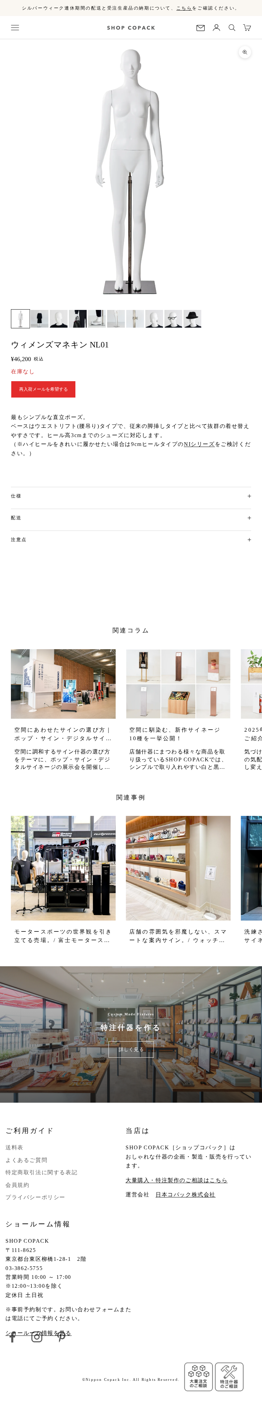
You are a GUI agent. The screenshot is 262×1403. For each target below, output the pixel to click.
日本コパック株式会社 (186, 1194)
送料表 (14, 1147)
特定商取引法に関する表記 (41, 1172)
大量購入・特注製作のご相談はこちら (177, 1180)
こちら (184, 8)
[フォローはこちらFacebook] (12, 1337)
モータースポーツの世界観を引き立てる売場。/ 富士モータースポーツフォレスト (63, 936)
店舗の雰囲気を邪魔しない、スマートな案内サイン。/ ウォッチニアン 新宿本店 (178, 936)
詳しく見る (131, 1049)
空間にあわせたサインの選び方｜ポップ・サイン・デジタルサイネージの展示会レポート (63, 735)
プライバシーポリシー (35, 1197)
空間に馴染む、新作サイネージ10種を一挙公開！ (175, 734)
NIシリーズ (199, 444)
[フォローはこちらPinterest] (61, 1337)
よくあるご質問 (26, 1160)
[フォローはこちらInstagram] (37, 1337)
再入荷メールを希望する (43, 389)
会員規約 (17, 1185)
